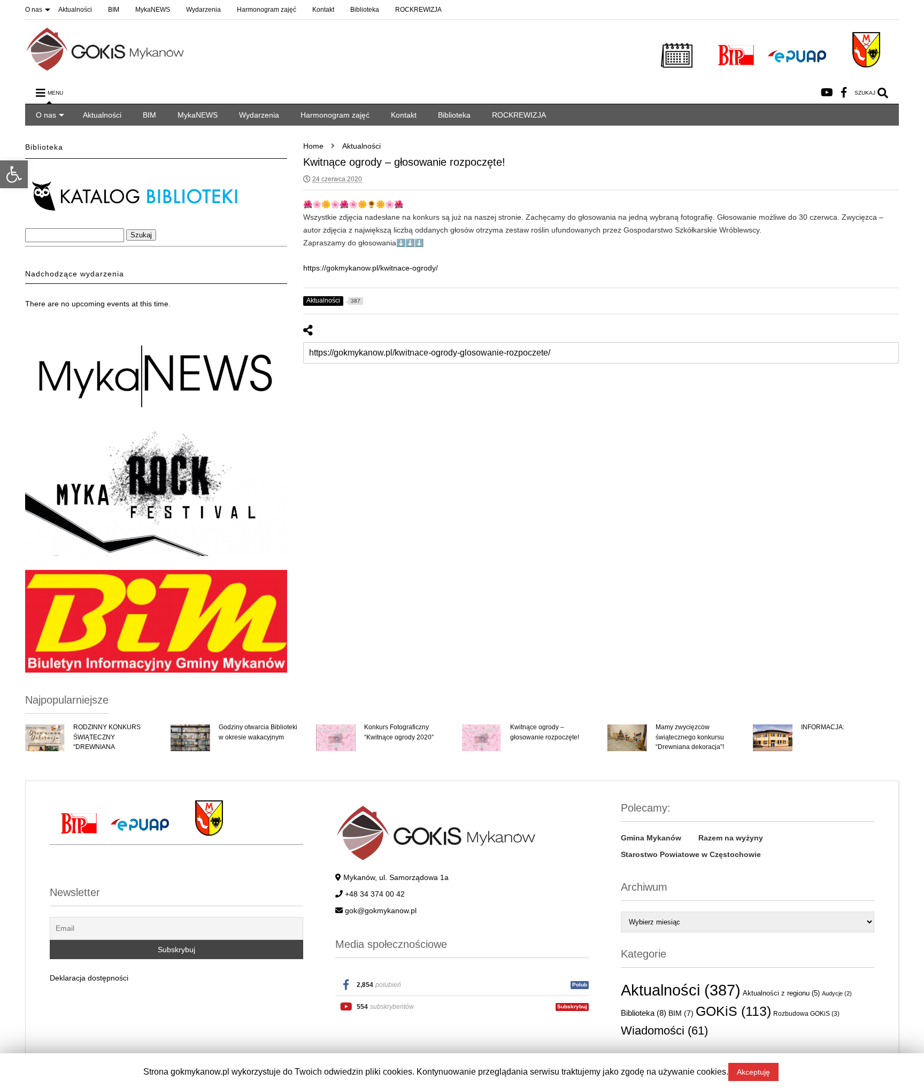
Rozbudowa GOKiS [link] (806, 1013)
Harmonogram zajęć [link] (266, 9)
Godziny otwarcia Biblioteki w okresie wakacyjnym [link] (258, 731)
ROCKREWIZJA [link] (418, 9)
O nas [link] (33, 9)
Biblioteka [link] (364, 9)
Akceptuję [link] (753, 1072)
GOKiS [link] (733, 1011)
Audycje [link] (837, 993)
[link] (14, 174)
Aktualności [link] (75, 9)
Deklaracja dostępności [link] (89, 978)
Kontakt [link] (323, 9)
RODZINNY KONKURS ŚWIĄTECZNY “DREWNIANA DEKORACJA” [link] (107, 741)
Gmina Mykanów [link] (651, 838)
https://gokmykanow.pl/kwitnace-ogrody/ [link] (370, 268)
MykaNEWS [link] (152, 9)
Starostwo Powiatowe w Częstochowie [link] (691, 854)
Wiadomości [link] (664, 1030)
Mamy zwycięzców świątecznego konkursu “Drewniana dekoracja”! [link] (690, 737)
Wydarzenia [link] (203, 9)
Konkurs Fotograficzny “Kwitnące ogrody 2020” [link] (399, 731)
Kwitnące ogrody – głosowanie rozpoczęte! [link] (544, 731)
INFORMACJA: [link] (822, 727)
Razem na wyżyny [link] (730, 838)
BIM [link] (113, 9)
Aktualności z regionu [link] (781, 993)
